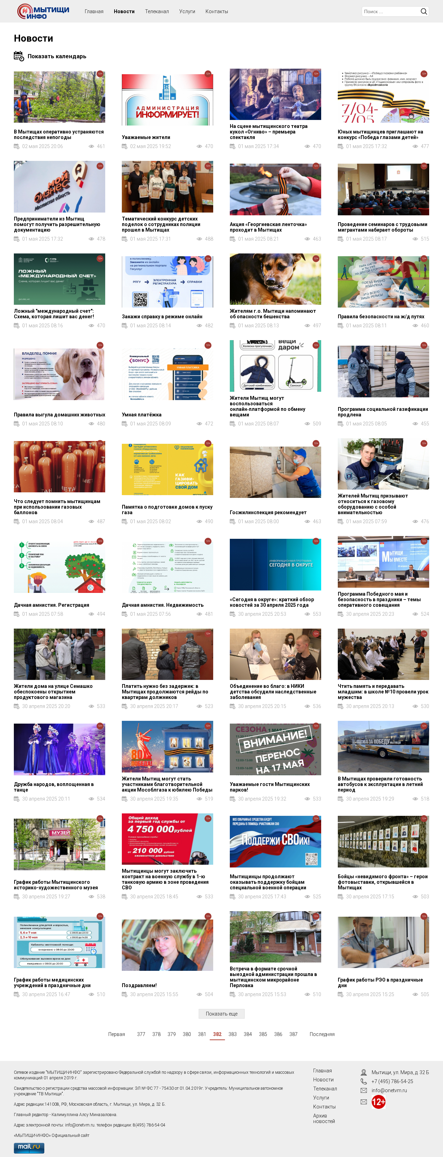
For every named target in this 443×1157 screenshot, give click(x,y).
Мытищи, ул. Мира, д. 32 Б (400, 1072)
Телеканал (157, 11)
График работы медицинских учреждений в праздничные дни (52, 982)
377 (141, 1034)
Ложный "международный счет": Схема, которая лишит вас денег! (54, 313)
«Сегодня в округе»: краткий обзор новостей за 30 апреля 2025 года (272, 602)
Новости (124, 11)
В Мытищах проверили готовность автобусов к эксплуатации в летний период (380, 784)
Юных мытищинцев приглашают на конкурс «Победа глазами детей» (380, 134)
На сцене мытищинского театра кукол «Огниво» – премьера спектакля (269, 131)
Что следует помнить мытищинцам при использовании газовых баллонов (57, 507)
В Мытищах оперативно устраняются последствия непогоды (59, 134)
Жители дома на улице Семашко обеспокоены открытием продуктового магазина (53, 691)
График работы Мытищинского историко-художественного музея (56, 884)
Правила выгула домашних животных (59, 414)
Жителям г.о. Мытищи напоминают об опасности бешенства (273, 313)
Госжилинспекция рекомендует (268, 512)
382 (217, 1034)
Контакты (217, 11)
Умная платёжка (142, 414)
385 (263, 1034)
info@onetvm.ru (79, 1125)
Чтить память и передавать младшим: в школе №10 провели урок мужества (383, 691)
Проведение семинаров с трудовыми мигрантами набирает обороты (382, 227)
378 (156, 1034)
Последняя (322, 1034)
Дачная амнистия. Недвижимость (163, 605)
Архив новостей (324, 1118)
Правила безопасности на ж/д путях (381, 316)
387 (293, 1034)
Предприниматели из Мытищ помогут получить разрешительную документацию (57, 224)
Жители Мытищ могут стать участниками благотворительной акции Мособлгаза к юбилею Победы (167, 784)
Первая (116, 1034)
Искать (424, 11)
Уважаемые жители (146, 137)
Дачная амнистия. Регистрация (51, 605)
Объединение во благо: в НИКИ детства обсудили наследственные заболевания (273, 691)
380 (187, 1034)
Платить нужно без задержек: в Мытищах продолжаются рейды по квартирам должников (165, 691)
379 (172, 1034)
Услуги (187, 11)
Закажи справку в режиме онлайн (162, 316)
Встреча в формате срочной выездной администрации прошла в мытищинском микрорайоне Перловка (273, 977)
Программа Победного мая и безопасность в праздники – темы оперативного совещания (379, 599)
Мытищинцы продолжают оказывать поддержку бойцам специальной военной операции (268, 882)
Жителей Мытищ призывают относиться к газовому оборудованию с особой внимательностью (373, 504)
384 (248, 1034)
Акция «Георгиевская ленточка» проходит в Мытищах (268, 227)
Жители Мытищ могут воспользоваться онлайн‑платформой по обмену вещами (267, 406)
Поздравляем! (139, 985)
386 (278, 1034)
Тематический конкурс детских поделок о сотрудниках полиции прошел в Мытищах (161, 224)
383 (232, 1034)
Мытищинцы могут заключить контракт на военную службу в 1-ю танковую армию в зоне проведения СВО (165, 879)
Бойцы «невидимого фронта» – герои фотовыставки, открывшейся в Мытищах (383, 882)
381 (202, 1034)
